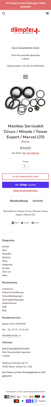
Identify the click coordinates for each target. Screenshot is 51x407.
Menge (25, 161)
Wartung (6, 257)
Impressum (7, 288)
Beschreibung (19, 201)
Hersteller (6, 253)
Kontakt (38, 201)
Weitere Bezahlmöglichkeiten (25, 190)
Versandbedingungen (12, 296)
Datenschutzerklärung (12, 292)
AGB (4, 306)
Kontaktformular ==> (11, 335)
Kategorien (7, 264)
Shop (4, 261)
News (5, 275)
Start (4, 250)
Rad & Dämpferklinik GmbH (34, 392)
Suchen (5, 246)
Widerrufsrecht (9, 303)
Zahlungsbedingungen (13, 299)
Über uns (6, 271)
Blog (4, 310)
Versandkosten (32, 153)
